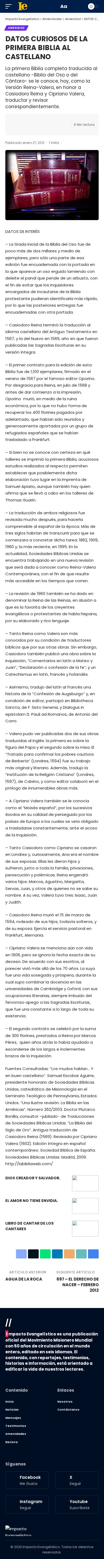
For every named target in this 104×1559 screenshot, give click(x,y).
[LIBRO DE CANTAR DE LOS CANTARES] (85, 1229)
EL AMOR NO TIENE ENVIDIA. (31, 1200)
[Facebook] (27, 1480)
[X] (77, 1480)
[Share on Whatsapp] (34, 120)
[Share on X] (25, 120)
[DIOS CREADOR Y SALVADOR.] (85, 1183)
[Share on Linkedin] (42, 120)
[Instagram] (27, 1504)
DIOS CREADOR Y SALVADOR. (32, 1178)
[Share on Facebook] (17, 120)
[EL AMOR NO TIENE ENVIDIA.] (85, 1206)
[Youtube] (77, 1504)
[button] (9, 6)
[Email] (50, 120)
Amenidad (16, 28)
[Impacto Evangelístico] (18, 1530)
